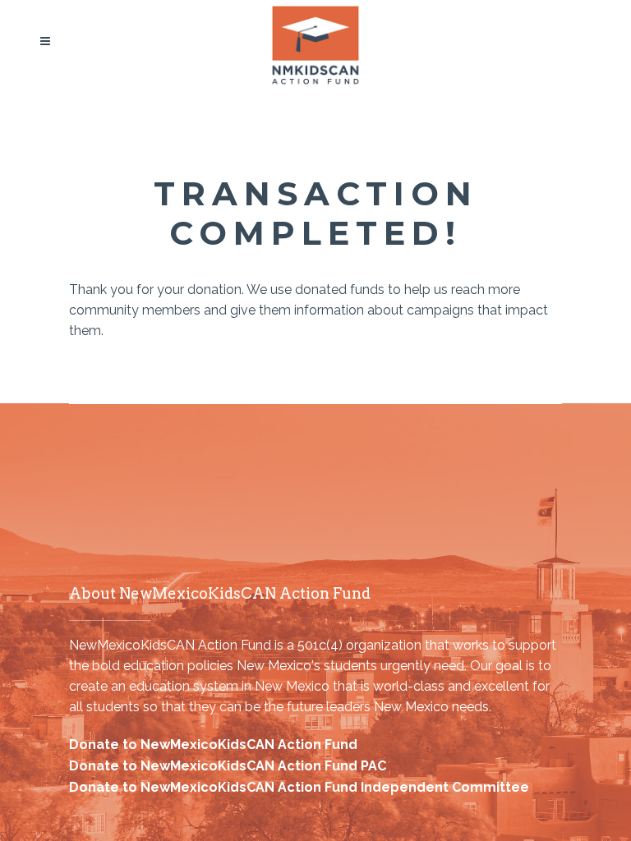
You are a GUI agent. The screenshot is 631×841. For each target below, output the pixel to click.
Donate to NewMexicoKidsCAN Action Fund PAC (227, 766)
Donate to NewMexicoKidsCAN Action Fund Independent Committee (299, 787)
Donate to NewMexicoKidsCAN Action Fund (213, 744)
